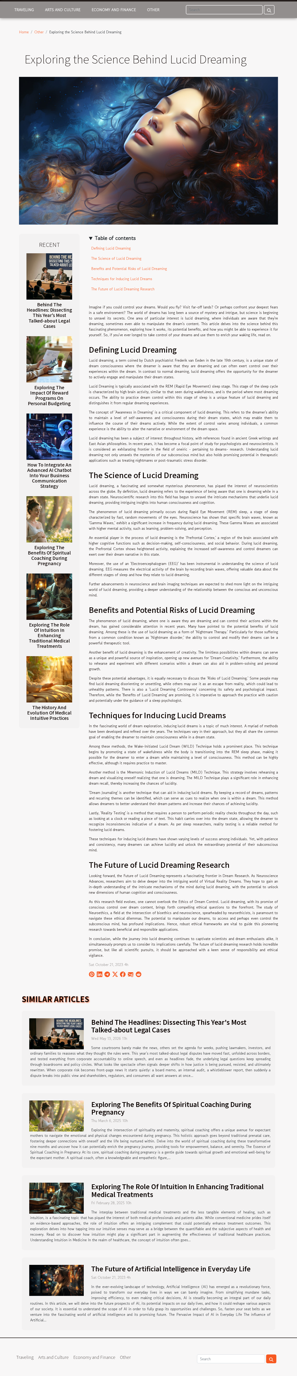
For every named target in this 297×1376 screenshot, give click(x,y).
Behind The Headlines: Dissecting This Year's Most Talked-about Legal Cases (49, 315)
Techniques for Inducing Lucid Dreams (121, 279)
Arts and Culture (63, 10)
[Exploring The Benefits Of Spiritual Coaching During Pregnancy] (49, 518)
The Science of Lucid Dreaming (116, 258)
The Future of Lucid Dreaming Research (123, 289)
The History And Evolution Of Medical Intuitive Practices (49, 712)
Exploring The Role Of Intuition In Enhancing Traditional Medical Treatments (49, 635)
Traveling (24, 10)
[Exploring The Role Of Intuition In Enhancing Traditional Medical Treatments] (49, 596)
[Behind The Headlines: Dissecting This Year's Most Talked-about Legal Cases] (49, 276)
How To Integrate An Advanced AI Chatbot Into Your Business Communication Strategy (49, 475)
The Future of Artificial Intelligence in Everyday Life (171, 1268)
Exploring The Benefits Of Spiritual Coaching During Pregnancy (49, 555)
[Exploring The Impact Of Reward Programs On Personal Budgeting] (49, 358)
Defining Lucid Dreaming (111, 248)
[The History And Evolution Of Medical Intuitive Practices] (49, 678)
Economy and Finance (114, 10)
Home (24, 32)
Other (153, 10)
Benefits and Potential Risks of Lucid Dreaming (129, 268)
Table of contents (115, 238)
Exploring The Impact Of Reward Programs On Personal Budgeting (49, 395)
